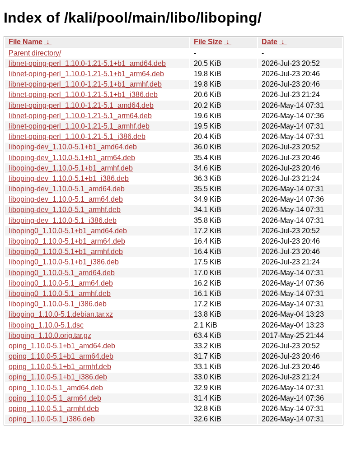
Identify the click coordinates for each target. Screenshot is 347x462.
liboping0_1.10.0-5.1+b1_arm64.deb (67, 241)
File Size (208, 42)
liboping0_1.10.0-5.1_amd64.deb (62, 273)
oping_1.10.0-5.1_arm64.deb (55, 398)
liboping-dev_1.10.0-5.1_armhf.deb (65, 209)
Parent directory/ (35, 53)
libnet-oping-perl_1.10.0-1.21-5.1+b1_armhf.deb (85, 84)
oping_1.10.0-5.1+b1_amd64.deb (62, 346)
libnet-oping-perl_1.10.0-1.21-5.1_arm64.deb (80, 116)
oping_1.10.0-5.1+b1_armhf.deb (60, 366)
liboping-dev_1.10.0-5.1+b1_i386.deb (69, 178)
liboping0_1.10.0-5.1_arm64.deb (61, 283)
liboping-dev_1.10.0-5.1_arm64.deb (66, 199)
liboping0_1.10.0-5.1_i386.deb (58, 304)
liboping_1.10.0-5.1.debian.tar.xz (61, 314)
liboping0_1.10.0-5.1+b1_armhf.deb (66, 251)
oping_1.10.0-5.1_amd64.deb (56, 388)
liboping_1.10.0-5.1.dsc (46, 325)
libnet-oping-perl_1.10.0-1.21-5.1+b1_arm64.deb (86, 74)
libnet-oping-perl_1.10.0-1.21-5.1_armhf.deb (79, 126)
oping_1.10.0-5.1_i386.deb (52, 419)
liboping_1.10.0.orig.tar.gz (50, 335)
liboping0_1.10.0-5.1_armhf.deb (60, 293)
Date (269, 42)
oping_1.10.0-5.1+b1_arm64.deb (61, 356)
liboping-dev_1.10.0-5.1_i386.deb (63, 220)
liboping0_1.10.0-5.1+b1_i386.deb (64, 262)
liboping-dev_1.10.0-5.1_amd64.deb (67, 189)
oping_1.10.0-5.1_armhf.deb (54, 408)
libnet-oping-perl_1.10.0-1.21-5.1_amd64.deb (81, 105)
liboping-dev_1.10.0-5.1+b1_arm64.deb (72, 158)
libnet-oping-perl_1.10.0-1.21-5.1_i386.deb (77, 136)
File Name (25, 42)
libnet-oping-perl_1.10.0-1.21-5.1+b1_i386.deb (83, 94)
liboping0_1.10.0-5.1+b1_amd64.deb (68, 231)
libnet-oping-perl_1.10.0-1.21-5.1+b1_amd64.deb (87, 63)
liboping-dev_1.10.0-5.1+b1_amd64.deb (73, 147)
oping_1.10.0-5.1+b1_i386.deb (58, 377)
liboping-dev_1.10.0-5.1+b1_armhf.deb (71, 168)
